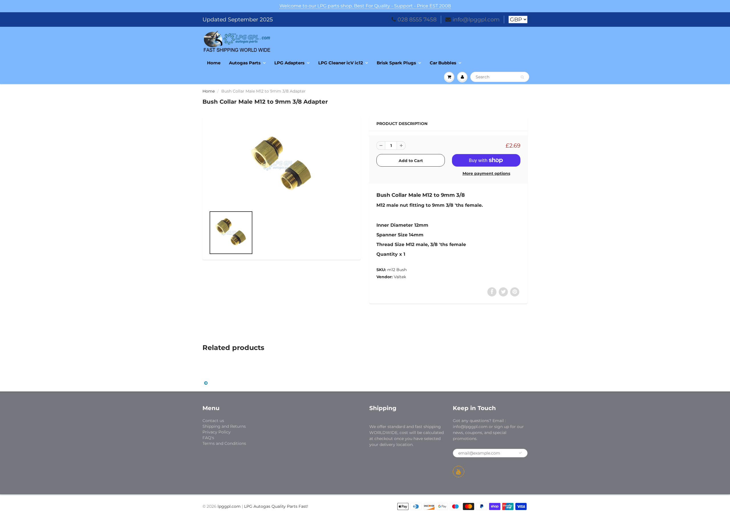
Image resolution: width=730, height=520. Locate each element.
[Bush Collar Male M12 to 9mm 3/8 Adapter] (282, 165)
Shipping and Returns (224, 426)
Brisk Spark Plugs (396, 62)
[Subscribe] (520, 452)
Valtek (400, 276)
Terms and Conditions (224, 443)
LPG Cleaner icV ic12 (340, 62)
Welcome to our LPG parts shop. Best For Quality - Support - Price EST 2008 (365, 6)
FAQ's (208, 437)
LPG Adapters (289, 62)
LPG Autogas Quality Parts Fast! (276, 506)
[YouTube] (458, 471)
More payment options (486, 173)
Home (213, 62)
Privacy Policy (216, 432)
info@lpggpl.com (476, 19)
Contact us (213, 420)
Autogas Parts (245, 62)
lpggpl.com (229, 506)
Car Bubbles (443, 62)
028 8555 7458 (417, 19)
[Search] (522, 77)
